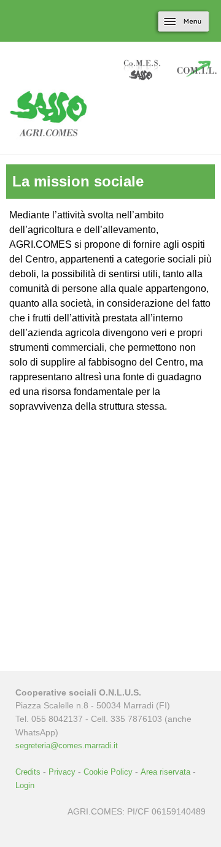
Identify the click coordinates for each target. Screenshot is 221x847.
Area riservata (165, 771)
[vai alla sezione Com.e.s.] (141, 71)
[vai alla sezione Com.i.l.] (196, 71)
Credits (28, 771)
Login (24, 785)
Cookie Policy (108, 771)
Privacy (62, 771)
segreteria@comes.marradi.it (66, 745)
